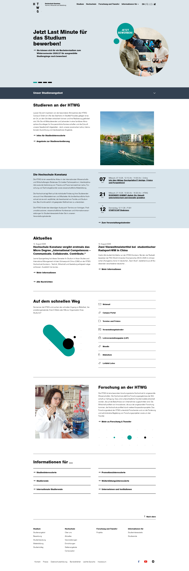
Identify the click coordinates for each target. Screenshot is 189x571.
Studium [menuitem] (80, 4)
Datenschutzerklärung (59, 562)
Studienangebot (39, 532)
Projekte (99, 532)
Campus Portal (109, 313)
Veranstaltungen (71, 540)
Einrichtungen (70, 543)
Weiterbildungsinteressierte (115, 481)
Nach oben (151, 517)
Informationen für (135, 529)
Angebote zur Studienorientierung (53, 141)
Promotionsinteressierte (113, 472)
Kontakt (37, 562)
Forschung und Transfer (106, 529)
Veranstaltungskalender (113, 330)
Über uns (68, 532)
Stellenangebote (71, 547)
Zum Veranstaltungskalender (116, 222)
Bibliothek (107, 355)
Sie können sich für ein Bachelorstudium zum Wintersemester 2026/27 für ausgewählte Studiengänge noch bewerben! (59, 53)
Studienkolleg (38, 547)
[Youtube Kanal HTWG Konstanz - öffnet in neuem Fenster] (146, 562)
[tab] (35, 82)
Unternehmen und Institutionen (117, 489)
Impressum (102, 562)
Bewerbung (37, 536)
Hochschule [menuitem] (91, 4)
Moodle (106, 346)
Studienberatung (39, 540)
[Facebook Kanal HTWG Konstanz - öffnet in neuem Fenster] (139, 562)
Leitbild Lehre (109, 363)
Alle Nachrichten (45, 282)
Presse (45, 562)
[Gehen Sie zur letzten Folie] (4, 43)
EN (143, 4)
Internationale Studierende (50, 489)
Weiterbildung (38, 543)
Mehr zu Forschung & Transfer (116, 421)
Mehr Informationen (46, 272)
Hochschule (70, 529)
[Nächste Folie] (184, 43)
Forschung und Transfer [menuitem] (109, 4)
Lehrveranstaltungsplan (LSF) (116, 338)
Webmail (106, 304)
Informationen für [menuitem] (129, 4)
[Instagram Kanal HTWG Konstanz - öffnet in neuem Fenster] (153, 562)
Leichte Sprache (89, 562)
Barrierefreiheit (75, 562)
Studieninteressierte (47, 472)
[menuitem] (155, 4)
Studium (37, 529)
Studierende (43, 481)
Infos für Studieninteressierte (51, 135)
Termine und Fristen (111, 321)
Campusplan (70, 551)
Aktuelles (68, 536)
